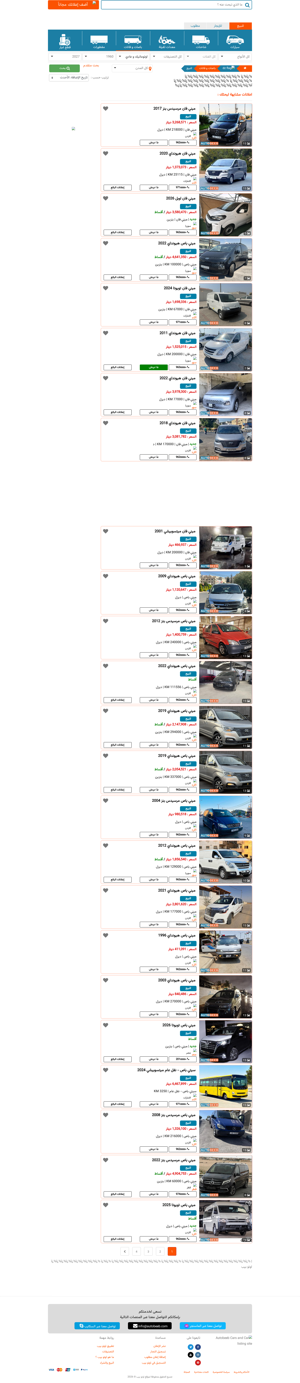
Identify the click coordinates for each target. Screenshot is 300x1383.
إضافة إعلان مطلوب (155, 1357)
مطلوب (195, 26)
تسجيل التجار (158, 1352)
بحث (62, 68)
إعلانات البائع (117, 188)
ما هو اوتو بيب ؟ (105, 1357)
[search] (247, 4)
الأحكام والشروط (241, 1372)
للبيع (240, 26)
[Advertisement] (73, 236)
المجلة (187, 1372)
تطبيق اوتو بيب (105, 1346)
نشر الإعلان (159, 1346)
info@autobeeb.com (153, 1326)
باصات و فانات (207, 68)
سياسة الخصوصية (221, 1372)
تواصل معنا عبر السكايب (99, 1326)
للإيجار (218, 26)
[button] (235, 57)
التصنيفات (108, 1352)
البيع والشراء (107, 1363)
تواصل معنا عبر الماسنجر (205, 1326)
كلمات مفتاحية (201, 1372)
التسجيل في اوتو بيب (154, 1363)
